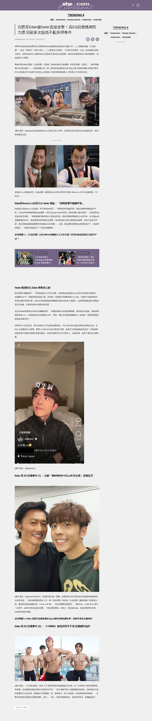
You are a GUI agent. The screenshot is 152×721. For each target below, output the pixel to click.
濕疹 (52, 20)
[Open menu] (138, 5)
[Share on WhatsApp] (93, 39)
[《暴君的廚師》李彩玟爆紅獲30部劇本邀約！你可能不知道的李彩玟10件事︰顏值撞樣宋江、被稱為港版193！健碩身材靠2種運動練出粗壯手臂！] (67, 258)
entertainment (20, 39)
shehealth (97, 20)
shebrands (86, 20)
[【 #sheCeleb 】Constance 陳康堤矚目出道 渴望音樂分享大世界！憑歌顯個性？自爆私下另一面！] (24, 258)
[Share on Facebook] (88, 39)
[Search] (133, 5)
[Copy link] (97, 39)
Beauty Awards (73, 20)
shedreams (61, 20)
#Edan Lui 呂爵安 (21, 707)
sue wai (31, 39)
